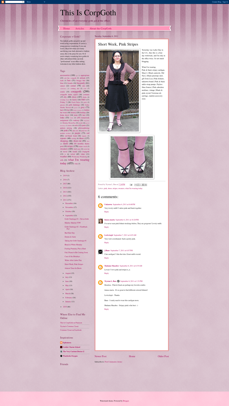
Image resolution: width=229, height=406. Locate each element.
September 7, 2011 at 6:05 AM (125, 235)
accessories (65, 75)
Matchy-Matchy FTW (73, 222)
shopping (64, 140)
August (68, 273)
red (88, 133)
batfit (61, 80)
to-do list (86, 149)
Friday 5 (63, 102)
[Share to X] (140, 184)
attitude (82, 78)
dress (74, 96)
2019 (65, 175)
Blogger (126, 401)
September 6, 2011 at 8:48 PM (124, 204)
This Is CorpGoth (88, 12)
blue (61, 83)
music (70, 125)
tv (65, 154)
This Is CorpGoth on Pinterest (71, 322)
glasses (62, 105)
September (69, 215)
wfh (61, 160)
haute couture (77, 110)
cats (83, 85)
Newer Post (100, 356)
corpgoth (76, 91)
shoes (110, 188)
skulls (65, 143)
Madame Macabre (111, 265)
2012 (65, 195)
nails (76, 125)
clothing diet (75, 88)
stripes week (83, 146)
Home (66, 28)
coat (84, 88)
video (83, 154)
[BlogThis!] (138, 184)
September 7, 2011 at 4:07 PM (122, 250)
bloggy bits (80, 80)
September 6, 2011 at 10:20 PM (127, 219)
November (69, 207)
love (71, 118)
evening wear (64, 100)
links (62, 117)
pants (84, 125)
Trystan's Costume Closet (69, 326)
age (77, 75)
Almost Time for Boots (73, 268)
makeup (76, 120)
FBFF (83, 99)
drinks (85, 97)
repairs (84, 136)
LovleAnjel (108, 235)
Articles (79, 28)
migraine (86, 120)
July (67, 277)
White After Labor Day (73, 260)
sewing (73, 138)
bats (69, 80)
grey (83, 107)
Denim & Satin (70, 236)
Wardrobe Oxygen (70, 356)
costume (86, 94)
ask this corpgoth (70, 78)
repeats (63, 138)
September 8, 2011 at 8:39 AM (131, 265)
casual (73, 85)
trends (75, 151)
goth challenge (74, 105)
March (68, 293)
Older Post (163, 356)
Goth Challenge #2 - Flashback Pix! (76, 227)
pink (105, 188)
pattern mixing (66, 128)
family (74, 99)
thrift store (77, 149)
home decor (64, 115)
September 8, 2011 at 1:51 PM (131, 281)
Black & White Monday (73, 244)
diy (65, 96)
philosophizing (83, 128)
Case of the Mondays (72, 256)
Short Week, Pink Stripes (74, 264)
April (67, 289)
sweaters (121, 188)
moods (80, 123)
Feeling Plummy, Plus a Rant (75, 248)
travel (65, 151)
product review (65, 133)
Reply (106, 211)
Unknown (108, 204)
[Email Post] (131, 184)
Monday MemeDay (69, 123)
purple (77, 133)
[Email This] (135, 184)
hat (68, 110)
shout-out (77, 140)
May (67, 285)
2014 (65, 187)
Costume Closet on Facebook (71, 330)
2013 (65, 191)
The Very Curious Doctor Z (73, 351)
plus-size (75, 130)
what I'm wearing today (133, 188)
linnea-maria (109, 219)
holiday (83, 112)
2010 (65, 306)
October (68, 211)
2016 (65, 179)
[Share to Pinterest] (145, 184)
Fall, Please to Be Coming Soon (76, 252)
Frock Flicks (76, 102)
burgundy (81, 83)
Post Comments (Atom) (113, 361)
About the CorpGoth (100, 28)
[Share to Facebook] (143, 184)
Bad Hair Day (70, 233)
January (68, 301)
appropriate (85, 75)
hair (61, 110)
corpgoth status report (69, 94)
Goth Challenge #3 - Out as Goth (77, 219)
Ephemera (67, 342)
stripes (115, 188)
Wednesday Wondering (79, 157)
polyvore (84, 130)
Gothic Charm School (71, 347)
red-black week (71, 135)
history (73, 112)
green (76, 107)
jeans (76, 115)
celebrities (63, 88)
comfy (62, 91)
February (68, 297)
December (69, 203)
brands (70, 83)
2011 (65, 200)
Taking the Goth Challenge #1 (76, 240)
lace (83, 115)
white (76, 164)
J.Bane (107, 250)
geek (85, 102)
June (67, 281)
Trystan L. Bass (110, 281)
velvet (72, 154)
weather (63, 156)
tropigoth (85, 151)
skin (88, 141)
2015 (65, 183)
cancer (62, 85)
